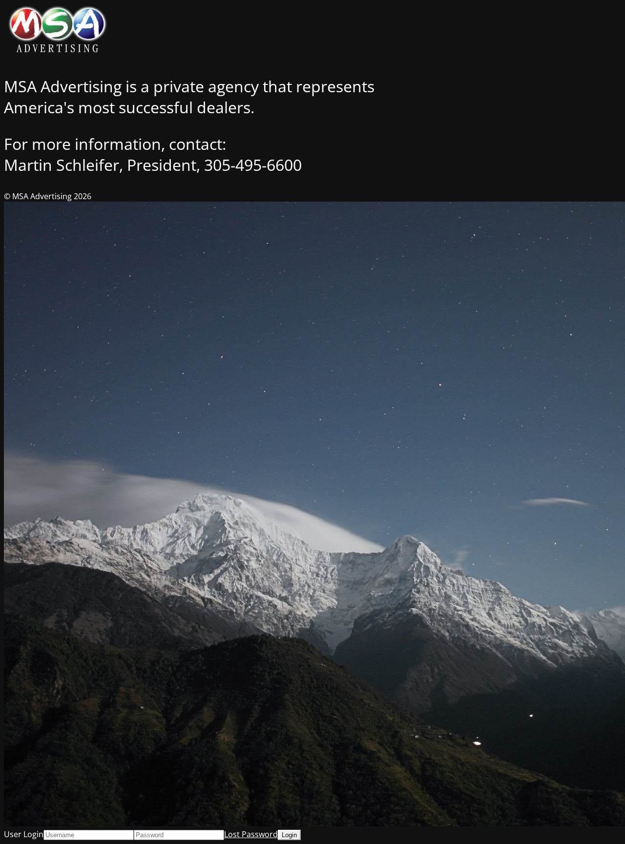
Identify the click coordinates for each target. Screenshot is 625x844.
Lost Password (251, 834)
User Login (23, 834)
